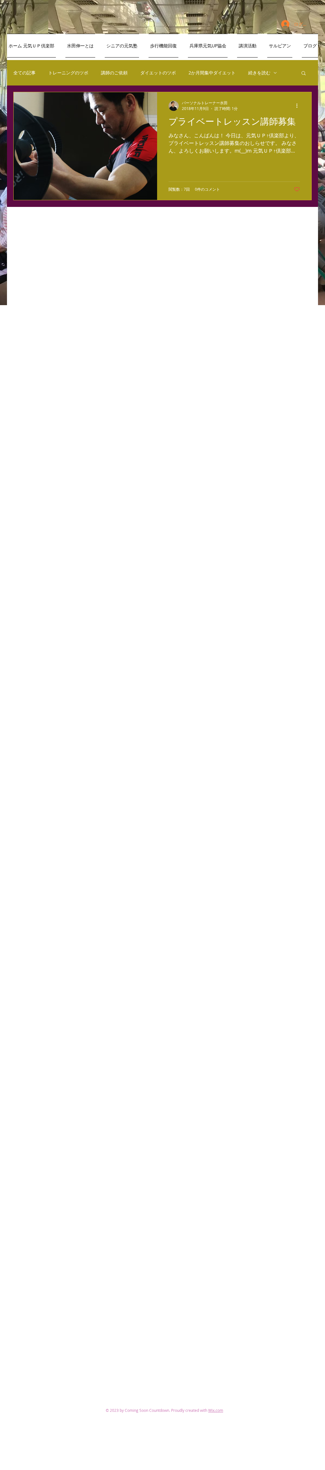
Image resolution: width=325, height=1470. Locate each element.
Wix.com (215, 1410)
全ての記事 (24, 73)
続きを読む (259, 73)
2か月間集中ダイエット (212, 73)
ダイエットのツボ (158, 73)
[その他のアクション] (299, 106)
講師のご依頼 (114, 73)
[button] (304, 73)
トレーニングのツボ (68, 73)
